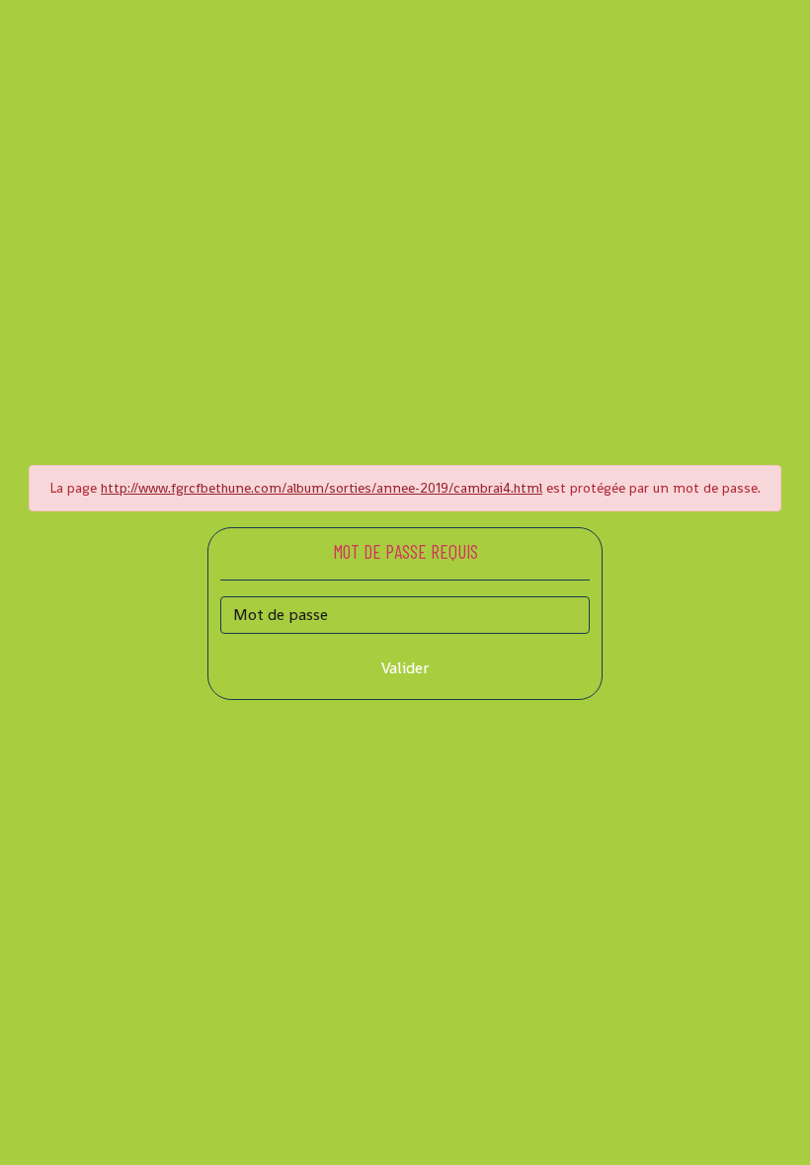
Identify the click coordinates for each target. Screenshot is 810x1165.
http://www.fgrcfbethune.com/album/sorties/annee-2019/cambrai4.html (321, 488)
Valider (405, 668)
